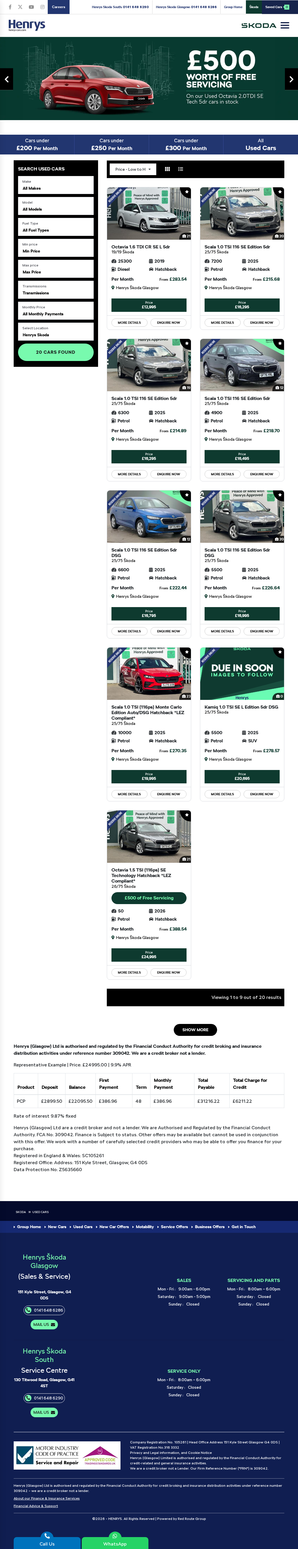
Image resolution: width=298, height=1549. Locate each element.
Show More (195, 1029)
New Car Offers (114, 1226)
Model (27, 202)
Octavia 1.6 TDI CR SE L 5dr (140, 249)
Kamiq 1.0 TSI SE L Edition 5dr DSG (241, 709)
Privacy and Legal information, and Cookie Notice (171, 1453)
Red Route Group (192, 1519)
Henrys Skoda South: (120, 7)
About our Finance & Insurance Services (47, 1498)
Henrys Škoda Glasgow (44, 1261)
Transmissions (34, 286)
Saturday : (167, 1296)
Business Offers (210, 1226)
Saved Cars (276, 7)
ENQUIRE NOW (168, 323)
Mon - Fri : (166, 1289)
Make (26, 181)
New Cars (57, 1226)
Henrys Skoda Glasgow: (186, 7)
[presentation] (6, 79)
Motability (145, 1226)
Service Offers (174, 1226)
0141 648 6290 (48, 1398)
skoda (21, 1212)
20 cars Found (55, 352)
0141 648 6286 (48, 1310)
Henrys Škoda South (44, 1355)
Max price (30, 265)
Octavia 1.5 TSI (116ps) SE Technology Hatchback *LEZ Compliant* (141, 878)
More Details (129, 323)
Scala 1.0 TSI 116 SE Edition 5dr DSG (144, 555)
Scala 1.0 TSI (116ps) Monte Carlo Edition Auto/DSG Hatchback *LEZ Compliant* (147, 715)
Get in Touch (244, 1226)
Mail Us (41, 1324)
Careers (58, 7)
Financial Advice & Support (36, 1506)
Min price (30, 244)
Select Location (35, 328)
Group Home (233, 7)
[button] (55, 185)
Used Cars (40, 1212)
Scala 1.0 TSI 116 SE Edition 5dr (237, 249)
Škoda (253, 7)
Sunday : (175, 1304)
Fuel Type (30, 223)
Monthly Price (33, 307)
